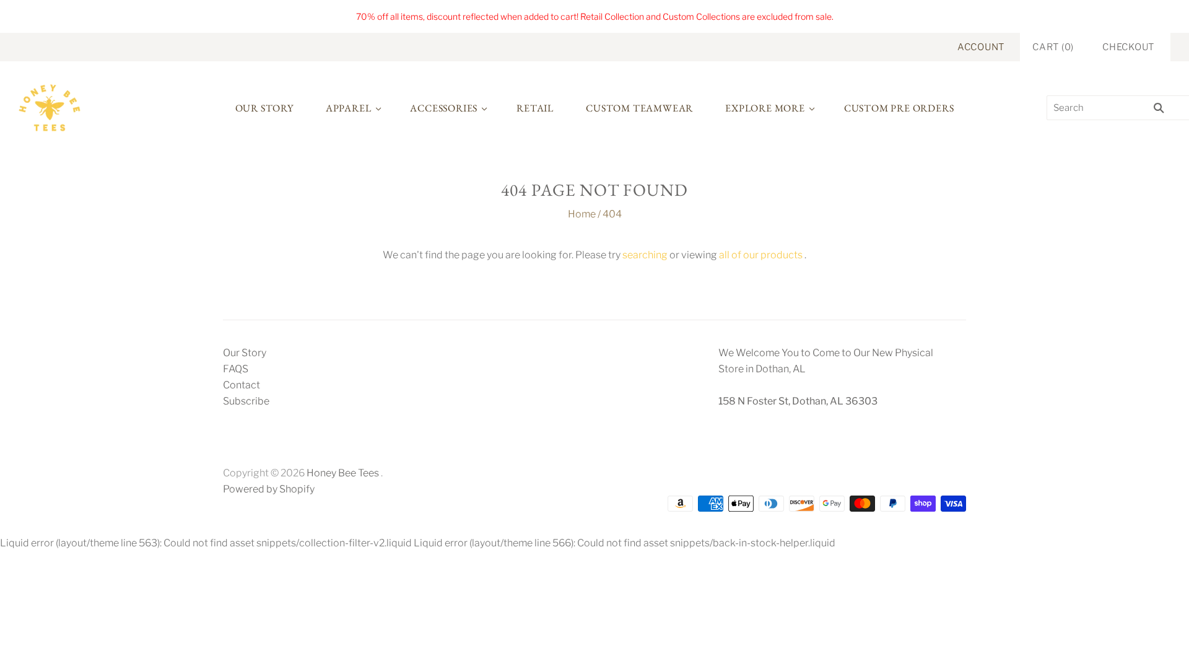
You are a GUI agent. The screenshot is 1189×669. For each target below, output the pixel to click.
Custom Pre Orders (899, 108)
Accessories (443, 108)
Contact (241, 385)
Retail (535, 108)
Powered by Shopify (269, 489)
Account (980, 47)
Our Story (264, 108)
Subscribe (246, 401)
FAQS (235, 369)
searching (645, 255)
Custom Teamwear (639, 108)
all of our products (761, 255)
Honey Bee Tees (343, 473)
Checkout (1128, 47)
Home (582, 214)
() (1053, 47)
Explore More (765, 108)
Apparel (349, 108)
